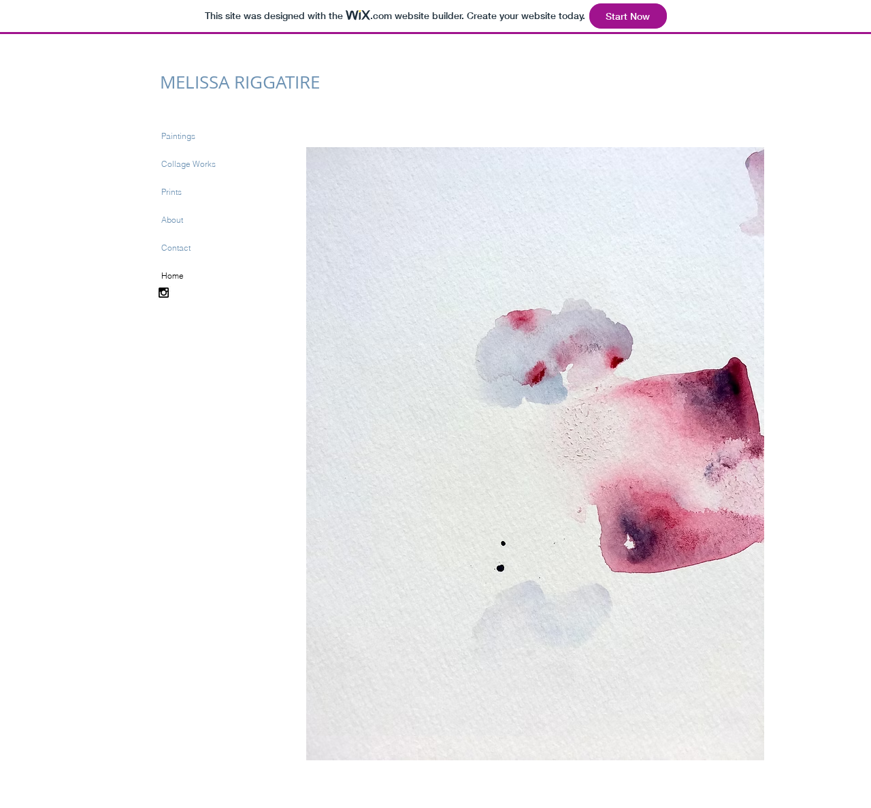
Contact (176, 248)
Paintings (178, 136)
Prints (171, 192)
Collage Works (188, 164)
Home (172, 275)
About (172, 220)
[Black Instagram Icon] (164, 292)
